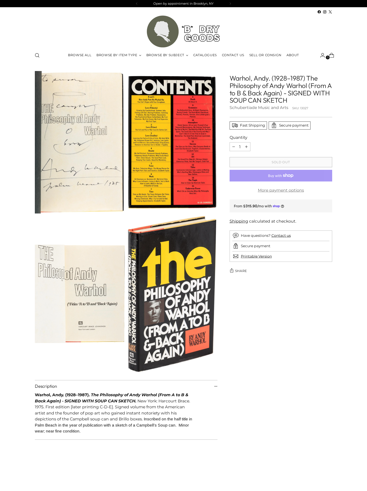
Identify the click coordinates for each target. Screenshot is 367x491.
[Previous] (136, 3)
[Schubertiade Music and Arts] (183, 31)
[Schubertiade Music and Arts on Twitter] (330, 12)
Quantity (238, 137)
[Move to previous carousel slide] (318, 476)
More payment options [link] (281, 190)
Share (241, 271)
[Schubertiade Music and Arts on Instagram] (325, 12)
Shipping (239, 221)
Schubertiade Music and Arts (259, 107)
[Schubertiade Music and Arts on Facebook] (319, 12)
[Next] (230, 3)
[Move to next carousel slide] (328, 476)
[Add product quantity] (246, 146)
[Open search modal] (37, 55)
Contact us (281, 235)
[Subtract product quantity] (233, 146)
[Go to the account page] (321, 55)
